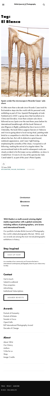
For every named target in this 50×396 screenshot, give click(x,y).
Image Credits (9, 357)
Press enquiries (9, 285)
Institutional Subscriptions (13, 291)
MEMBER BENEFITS (16, 297)
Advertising (7, 288)
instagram (25, 198)
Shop (5, 354)
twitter (26, 206)
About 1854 (8, 342)
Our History (8, 345)
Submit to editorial (10, 282)
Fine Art (13, 169)
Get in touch (8, 279)
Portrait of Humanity (11, 313)
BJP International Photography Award (18, 325)
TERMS (3, 386)
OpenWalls (8, 322)
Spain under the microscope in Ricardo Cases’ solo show (23, 102)
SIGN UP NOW (14, 255)
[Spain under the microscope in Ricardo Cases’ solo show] (25, 61)
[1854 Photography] (25, 4)
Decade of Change (11, 328)
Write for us (8, 351)
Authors (6, 348)
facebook (26, 202)
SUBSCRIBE (16, 386)
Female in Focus (9, 319)
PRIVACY (9, 386)
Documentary (5, 169)
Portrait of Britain (10, 316)
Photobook (21, 169)
